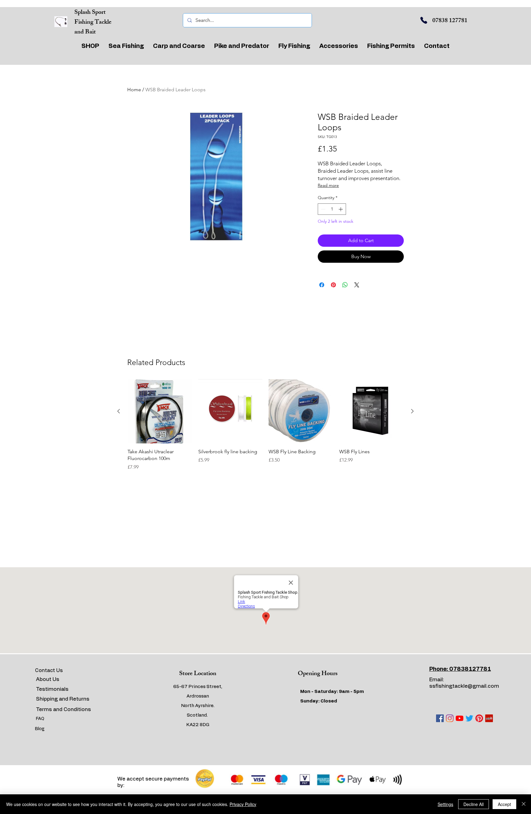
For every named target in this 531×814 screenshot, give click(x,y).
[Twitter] (469, 718)
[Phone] (424, 20)
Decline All (473, 804)
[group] (265, 425)
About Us (47, 679)
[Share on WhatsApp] (345, 285)
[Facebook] (440, 718)
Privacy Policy (243, 804)
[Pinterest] (479, 718)
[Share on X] (356, 285)
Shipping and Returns (62, 699)
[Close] (523, 804)
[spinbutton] (331, 209)
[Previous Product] (118, 411)
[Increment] (341, 209)
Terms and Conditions (63, 709)
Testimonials (52, 689)
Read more (328, 185)
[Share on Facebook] (321, 285)
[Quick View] (160, 411)
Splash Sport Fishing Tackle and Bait (93, 22)
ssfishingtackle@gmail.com (464, 686)
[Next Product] (412, 411)
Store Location (197, 674)
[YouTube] (459, 718)
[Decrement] (322, 209)
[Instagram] (450, 718)
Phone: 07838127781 (460, 669)
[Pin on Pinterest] (333, 285)
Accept (504, 804)
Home (134, 89)
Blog (39, 729)
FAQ (40, 719)
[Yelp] (489, 718)
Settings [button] (445, 804)
